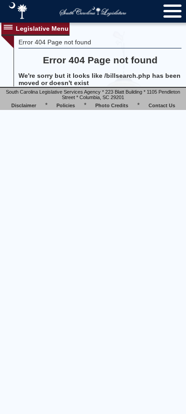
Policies (65, 105)
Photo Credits (111, 105)
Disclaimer (23, 105)
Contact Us (162, 105)
